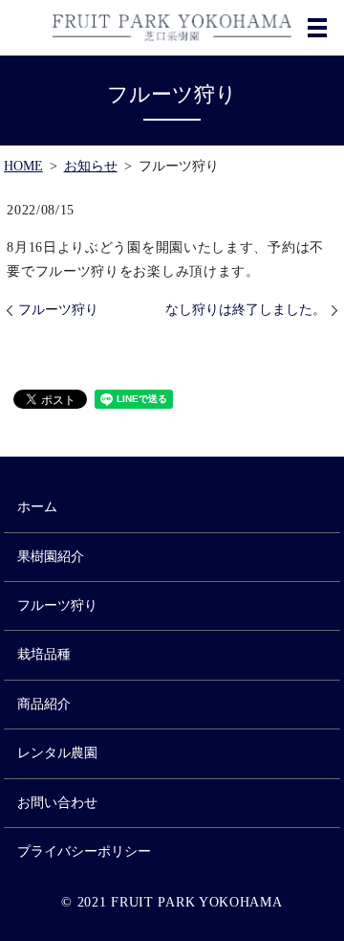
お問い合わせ (57, 802)
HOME (23, 166)
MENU (317, 27)
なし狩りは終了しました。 (245, 309)
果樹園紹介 (50, 556)
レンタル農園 (57, 753)
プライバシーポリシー (84, 851)
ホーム (37, 507)
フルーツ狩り (58, 309)
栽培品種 (44, 654)
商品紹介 (44, 704)
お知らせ (91, 166)
